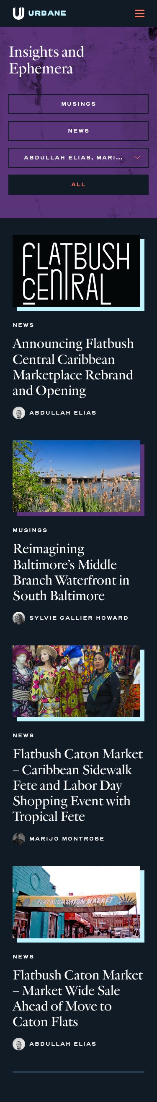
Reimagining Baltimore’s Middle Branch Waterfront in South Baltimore (71, 572)
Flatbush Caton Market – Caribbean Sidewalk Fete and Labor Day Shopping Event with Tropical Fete (78, 785)
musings (78, 104)
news (79, 131)
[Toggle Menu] (139, 13)
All (78, 184)
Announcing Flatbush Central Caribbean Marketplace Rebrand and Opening (73, 366)
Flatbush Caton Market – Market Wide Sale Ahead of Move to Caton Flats (78, 998)
